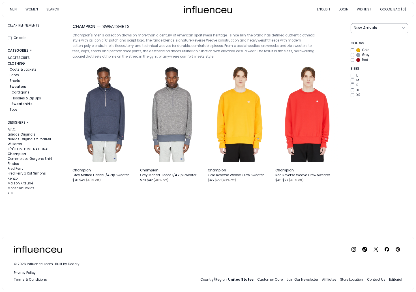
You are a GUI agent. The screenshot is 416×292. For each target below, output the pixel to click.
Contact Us (376, 279)
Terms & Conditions (30, 279)
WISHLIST (364, 9)
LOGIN (343, 9)
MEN (13, 9)
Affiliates (329, 279)
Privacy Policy (25, 273)
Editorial (395, 279)
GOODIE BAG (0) (393, 9)
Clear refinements (23, 25)
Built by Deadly (67, 264)
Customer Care (270, 279)
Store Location (351, 279)
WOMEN (31, 9)
